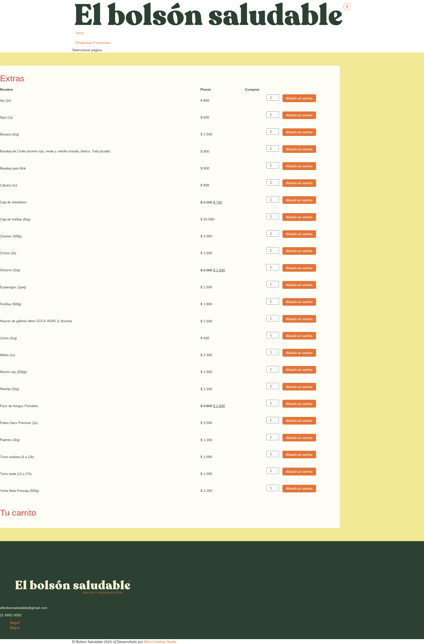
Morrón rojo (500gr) (13, 372)
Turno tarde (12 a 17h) (15, 474)
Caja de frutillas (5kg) (15, 219)
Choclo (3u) (8, 253)
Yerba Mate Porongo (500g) (19, 491)
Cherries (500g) (11, 236)
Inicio (80, 33)
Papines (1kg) (10, 440)
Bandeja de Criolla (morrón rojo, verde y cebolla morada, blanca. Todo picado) (55, 151)
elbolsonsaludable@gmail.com (23, 608)
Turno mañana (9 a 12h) (17, 457)
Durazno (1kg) (10, 270)
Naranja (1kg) (9, 389)
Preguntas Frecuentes (93, 43)
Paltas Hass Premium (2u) (19, 423)
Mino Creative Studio (160, 641)
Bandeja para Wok (13, 168)
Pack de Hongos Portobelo (19, 406)
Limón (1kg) (8, 338)
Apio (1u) (6, 117)
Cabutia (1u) (8, 185)
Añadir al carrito (299, 98)
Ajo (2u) (5, 100)
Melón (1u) (7, 355)
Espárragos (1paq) (13, 287)
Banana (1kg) (9, 134)
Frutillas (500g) (10, 304)
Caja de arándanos (13, 202)
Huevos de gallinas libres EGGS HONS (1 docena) (36, 321)
